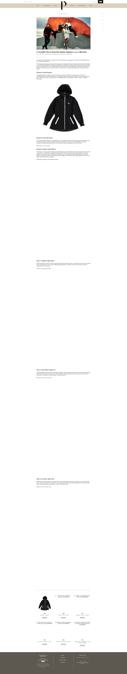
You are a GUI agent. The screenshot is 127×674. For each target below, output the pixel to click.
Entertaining (82, 5)
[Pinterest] (102, 26)
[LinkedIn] (102, 20)
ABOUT (62, 655)
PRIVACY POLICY (62, 660)
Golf (55, 5)
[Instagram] (102, 17)
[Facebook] (102, 29)
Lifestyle (72, 5)
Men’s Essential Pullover (66, 373)
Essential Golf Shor (81, 373)
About (25, 1)
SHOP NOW (44, 617)
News (90, 5)
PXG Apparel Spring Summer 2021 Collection (50, 64)
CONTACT (63, 657)
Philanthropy (46, 5)
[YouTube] (102, 23)
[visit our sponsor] (100, 2)
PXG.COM (63, 662)
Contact (30, 1)
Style (37, 5)
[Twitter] (102, 14)
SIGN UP (43, 661)
